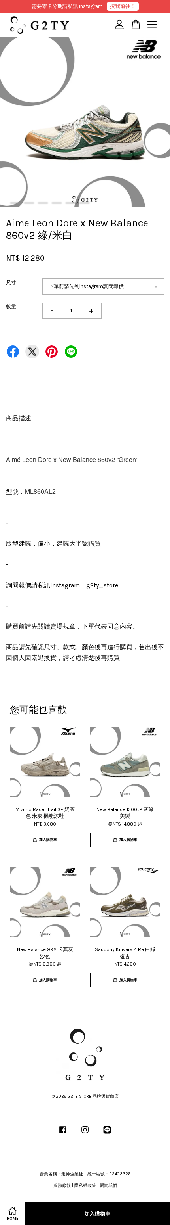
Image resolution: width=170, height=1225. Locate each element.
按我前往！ (123, 6)
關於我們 (108, 1185)
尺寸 (11, 283)
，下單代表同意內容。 (107, 626)
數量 (11, 306)
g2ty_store (102, 585)
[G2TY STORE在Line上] (107, 1134)
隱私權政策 (85, 1185)
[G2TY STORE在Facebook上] (62, 1134)
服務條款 (62, 1185)
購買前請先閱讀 (28, 626)
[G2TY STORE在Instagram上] (85, 1134)
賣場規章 (63, 626)
